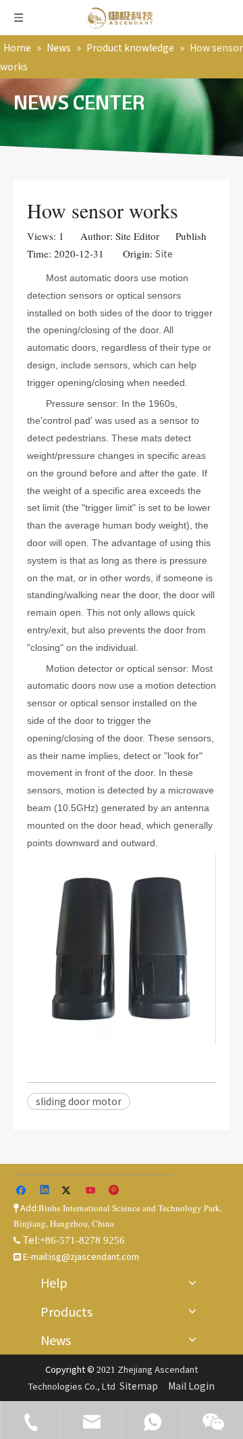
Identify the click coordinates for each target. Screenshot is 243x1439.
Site (164, 253)
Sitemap (138, 1385)
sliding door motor (79, 1101)
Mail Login (191, 1385)
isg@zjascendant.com (94, 1256)
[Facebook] (22, 1191)
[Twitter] (68, 1191)
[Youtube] (91, 1191)
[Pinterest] (114, 1191)
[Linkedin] (45, 1191)
